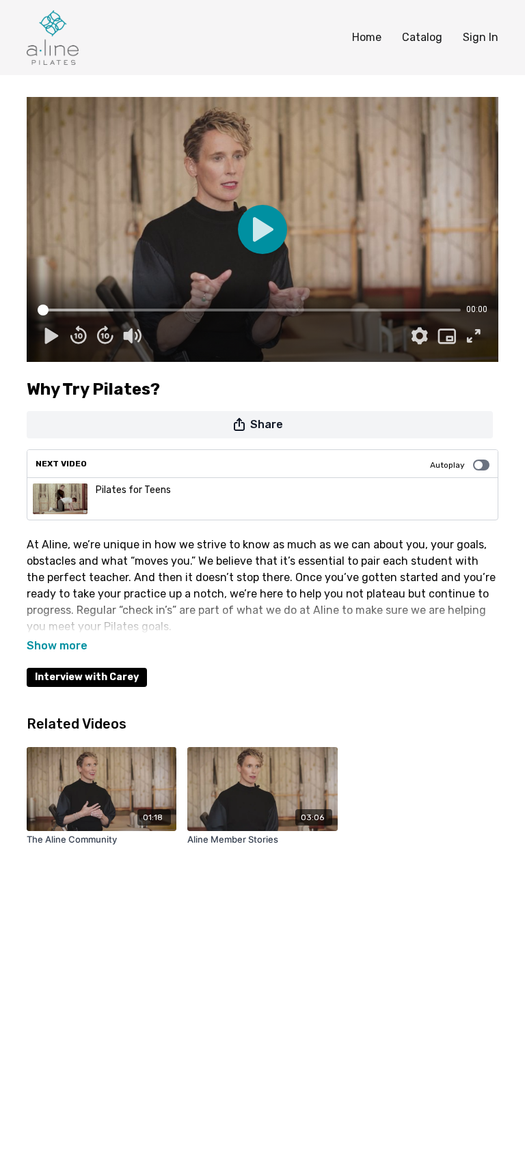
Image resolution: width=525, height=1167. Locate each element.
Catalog (422, 37)
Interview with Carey (87, 677)
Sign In (480, 37)
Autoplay (447, 465)
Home (366, 37)
